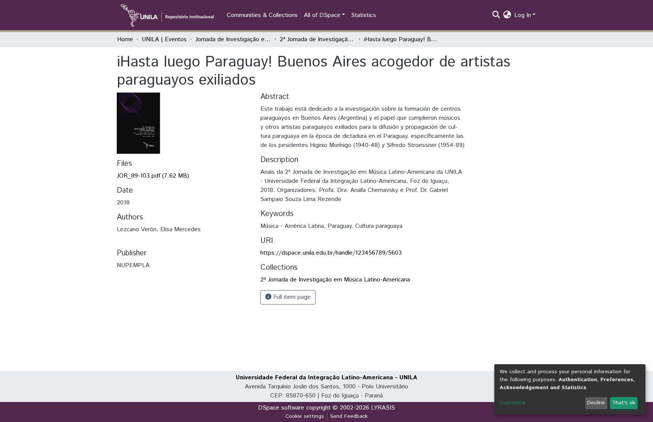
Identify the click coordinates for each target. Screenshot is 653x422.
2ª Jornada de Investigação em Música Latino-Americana (317, 39)
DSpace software (281, 407)
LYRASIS (383, 407)
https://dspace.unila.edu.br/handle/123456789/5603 (331, 253)
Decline (596, 403)
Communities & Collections (262, 15)
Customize (512, 403)
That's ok (623, 403)
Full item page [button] (291, 297)
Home (125, 39)
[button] (507, 15)
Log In (522, 15)
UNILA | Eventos (164, 39)
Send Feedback (349, 416)
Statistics (363, 15)
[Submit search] (496, 15)
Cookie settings (304, 416)
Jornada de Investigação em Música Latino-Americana (233, 39)
